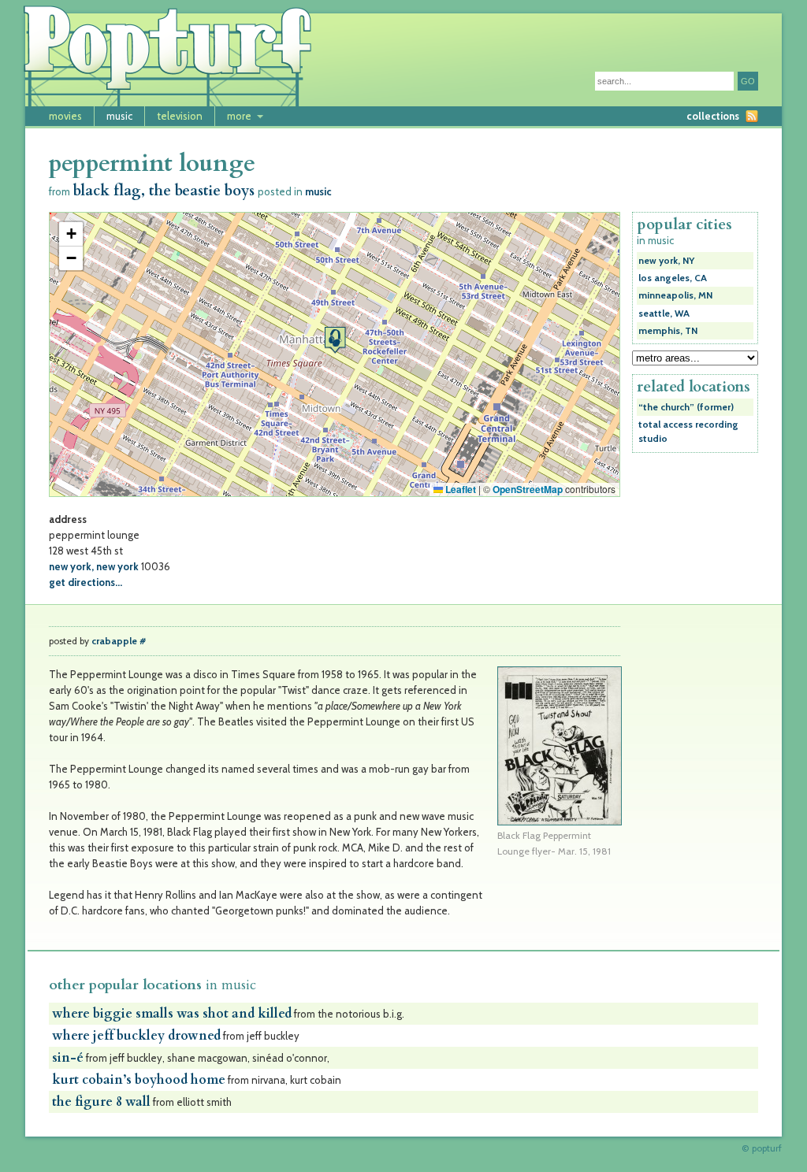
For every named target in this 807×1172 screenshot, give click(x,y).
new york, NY (666, 260)
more (239, 115)
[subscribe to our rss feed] (752, 116)
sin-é (68, 1057)
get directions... (85, 582)
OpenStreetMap (528, 489)
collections (712, 115)
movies (65, 115)
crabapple (114, 641)
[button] (335, 339)
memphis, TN (667, 330)
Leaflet (459, 489)
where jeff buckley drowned (136, 1035)
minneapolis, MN (675, 295)
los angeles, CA (672, 278)
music (119, 115)
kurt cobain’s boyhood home (138, 1080)
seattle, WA (664, 313)
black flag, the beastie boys (164, 191)
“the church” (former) (686, 407)
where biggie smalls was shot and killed (172, 1013)
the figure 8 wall (101, 1102)
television (180, 115)
